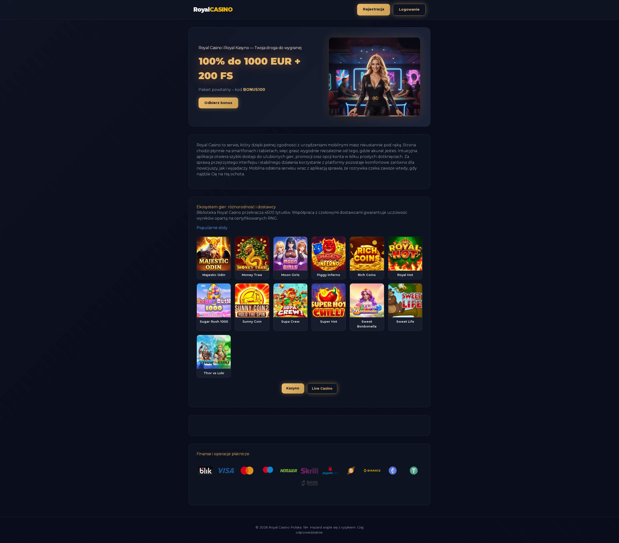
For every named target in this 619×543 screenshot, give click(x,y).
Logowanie (409, 9)
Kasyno (292, 388)
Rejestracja (373, 9)
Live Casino (322, 388)
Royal (213, 9)
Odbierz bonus (218, 103)
